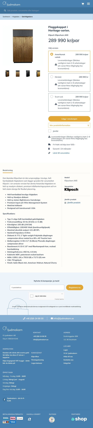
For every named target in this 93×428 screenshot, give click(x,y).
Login (66, 350)
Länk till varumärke (61, 153)
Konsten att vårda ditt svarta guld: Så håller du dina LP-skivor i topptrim (16, 355)
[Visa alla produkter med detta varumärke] (77, 189)
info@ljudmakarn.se (64, 318)
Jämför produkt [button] (73, 202)
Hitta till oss (68, 357)
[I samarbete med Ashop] (79, 419)
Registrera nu (75, 287)
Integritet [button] (67, 363)
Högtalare (16, 17)
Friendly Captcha (59, 299)
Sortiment (6, 17)
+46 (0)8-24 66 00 (34, 318)
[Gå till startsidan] (11, 3)
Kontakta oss (68, 360)
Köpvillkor (35, 357)
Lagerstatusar (36, 363)
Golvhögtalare (27, 17)
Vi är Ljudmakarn (70, 353)
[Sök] (5, 10)
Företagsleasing (37, 360)
